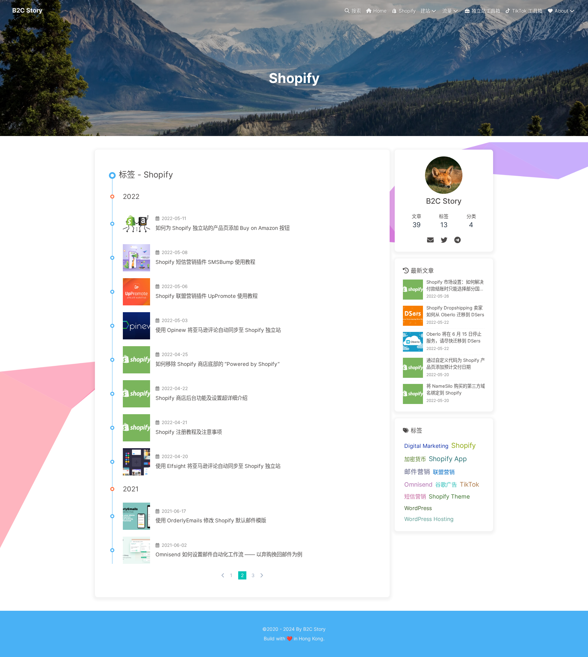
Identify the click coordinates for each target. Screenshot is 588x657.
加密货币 (415, 459)
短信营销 (415, 496)
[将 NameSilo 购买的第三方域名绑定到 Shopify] (413, 394)
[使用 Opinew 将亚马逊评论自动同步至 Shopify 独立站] (136, 325)
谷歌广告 (446, 485)
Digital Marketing (426, 445)
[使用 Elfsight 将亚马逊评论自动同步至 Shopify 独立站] (136, 461)
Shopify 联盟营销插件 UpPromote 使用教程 (207, 296)
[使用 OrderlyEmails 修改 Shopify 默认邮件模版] (136, 516)
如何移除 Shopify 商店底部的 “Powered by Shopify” (218, 364)
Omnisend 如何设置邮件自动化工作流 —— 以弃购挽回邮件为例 (229, 554)
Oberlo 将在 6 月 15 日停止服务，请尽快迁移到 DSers (453, 337)
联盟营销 (444, 472)
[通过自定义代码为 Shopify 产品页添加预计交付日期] (413, 368)
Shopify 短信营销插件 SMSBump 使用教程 (205, 262)
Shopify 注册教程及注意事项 (189, 432)
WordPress (418, 508)
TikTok (469, 484)
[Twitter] (444, 240)
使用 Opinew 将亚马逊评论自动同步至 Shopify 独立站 (218, 330)
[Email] (430, 240)
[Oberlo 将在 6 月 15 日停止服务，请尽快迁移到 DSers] (413, 342)
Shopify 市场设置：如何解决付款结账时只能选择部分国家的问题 (455, 285)
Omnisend (418, 484)
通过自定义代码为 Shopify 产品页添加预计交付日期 (455, 363)
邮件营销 (417, 471)
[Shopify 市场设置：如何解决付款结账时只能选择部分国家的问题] (413, 290)
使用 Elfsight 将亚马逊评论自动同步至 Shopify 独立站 (218, 466)
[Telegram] (457, 240)
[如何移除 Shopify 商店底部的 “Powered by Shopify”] (136, 359)
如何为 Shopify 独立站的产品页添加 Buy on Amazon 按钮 (223, 228)
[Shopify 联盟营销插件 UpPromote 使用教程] (136, 291)
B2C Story (27, 10)
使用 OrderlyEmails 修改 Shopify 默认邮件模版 (211, 520)
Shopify (463, 445)
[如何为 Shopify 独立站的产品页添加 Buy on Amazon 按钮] (136, 223)
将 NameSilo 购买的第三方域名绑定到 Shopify (455, 390)
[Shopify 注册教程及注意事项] (136, 427)
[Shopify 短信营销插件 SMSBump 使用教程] (136, 257)
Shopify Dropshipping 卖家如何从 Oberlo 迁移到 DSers (455, 311)
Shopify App (448, 459)
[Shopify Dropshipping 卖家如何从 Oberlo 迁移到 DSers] (413, 316)
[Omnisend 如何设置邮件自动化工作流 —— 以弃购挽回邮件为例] (136, 550)
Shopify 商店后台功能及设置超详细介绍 (201, 398)
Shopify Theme (449, 496)
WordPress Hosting (429, 519)
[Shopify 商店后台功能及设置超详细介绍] (136, 393)
